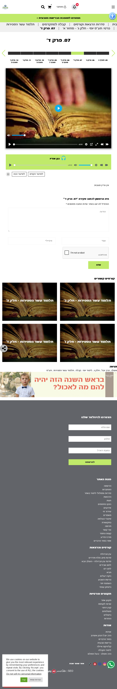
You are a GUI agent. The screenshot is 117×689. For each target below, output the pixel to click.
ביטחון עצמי (105, 587)
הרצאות (107, 497)
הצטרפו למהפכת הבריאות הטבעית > (58, 17)
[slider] (45, 144)
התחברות (106, 489)
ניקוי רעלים (105, 576)
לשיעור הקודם (36, 174)
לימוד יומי (87, 370)
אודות (108, 632)
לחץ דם (107, 568)
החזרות (107, 618)
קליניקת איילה (104, 646)
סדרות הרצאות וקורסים (89, 24)
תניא (109, 572)
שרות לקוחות (104, 604)
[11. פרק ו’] (27, 53)
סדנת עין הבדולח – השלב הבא (96, 561)
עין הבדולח (105, 554)
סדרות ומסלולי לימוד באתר (98, 493)
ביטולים (107, 615)
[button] (113, 53)
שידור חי (107, 511)
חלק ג (97, 370)
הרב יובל (105, 370)
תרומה (108, 526)
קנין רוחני (106, 607)
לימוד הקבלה (104, 650)
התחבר (59, 6)
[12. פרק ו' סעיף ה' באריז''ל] (14, 53)
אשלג (114, 370)
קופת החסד (105, 533)
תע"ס (49, 370)
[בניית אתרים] (55, 671)
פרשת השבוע (104, 579)
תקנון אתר (106, 600)
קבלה (78, 370)
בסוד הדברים (105, 639)
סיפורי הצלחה (104, 519)
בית (114, 24)
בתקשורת (106, 522)
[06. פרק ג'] (90, 53)
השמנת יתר (105, 583)
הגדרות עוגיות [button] (35, 680)
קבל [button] (24, 680)
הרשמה (107, 486)
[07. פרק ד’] (77, 53)
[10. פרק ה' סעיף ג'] (39, 53)
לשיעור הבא (19, 174)
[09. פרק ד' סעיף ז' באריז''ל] (52, 53)
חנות (109, 500)
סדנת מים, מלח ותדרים (100, 557)
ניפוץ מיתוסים (104, 504)
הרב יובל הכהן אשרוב (101, 635)
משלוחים (106, 611)
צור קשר (107, 530)
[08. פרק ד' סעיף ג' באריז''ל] (65, 53)
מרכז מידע (106, 537)
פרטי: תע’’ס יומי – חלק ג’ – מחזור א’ (86, 28)
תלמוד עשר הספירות (20, 24)
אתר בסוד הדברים (102, 541)
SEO (70, 671)
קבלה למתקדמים (54, 24)
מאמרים (107, 515)
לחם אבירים (105, 565)
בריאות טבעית (104, 643)
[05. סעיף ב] (103, 53)
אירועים (107, 508)
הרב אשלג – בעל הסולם (99, 654)
